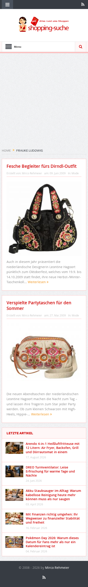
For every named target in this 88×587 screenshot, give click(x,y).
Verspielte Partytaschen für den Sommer (39, 305)
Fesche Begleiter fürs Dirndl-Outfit (41, 166)
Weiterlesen (37, 282)
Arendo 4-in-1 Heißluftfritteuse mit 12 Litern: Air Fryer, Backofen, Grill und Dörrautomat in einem (53, 447)
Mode (75, 173)
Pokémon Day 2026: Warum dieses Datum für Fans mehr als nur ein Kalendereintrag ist (52, 542)
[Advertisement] (44, 102)
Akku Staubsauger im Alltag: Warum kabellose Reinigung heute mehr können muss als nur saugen (53, 494)
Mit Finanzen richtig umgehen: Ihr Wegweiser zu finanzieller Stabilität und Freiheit (53, 518)
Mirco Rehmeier (32, 173)
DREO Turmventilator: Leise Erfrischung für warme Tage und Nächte (50, 471)
